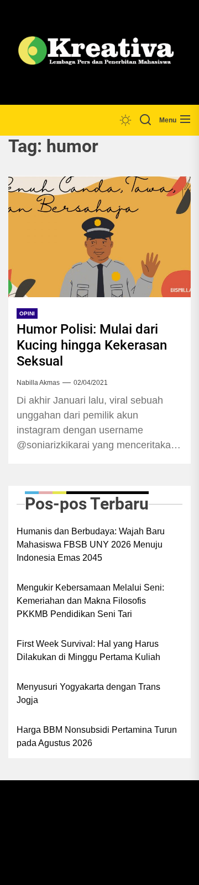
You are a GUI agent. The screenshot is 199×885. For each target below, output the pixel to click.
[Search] (145, 120)
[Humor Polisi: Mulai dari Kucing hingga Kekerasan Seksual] (99, 236)
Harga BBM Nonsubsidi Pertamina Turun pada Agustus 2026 (97, 736)
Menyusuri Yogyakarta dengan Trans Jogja (88, 693)
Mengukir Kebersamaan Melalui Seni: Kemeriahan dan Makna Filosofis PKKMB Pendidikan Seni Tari (90, 601)
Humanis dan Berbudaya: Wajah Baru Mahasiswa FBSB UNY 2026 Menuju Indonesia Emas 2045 (91, 544)
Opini (27, 313)
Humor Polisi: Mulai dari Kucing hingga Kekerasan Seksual (92, 345)
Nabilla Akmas (38, 383)
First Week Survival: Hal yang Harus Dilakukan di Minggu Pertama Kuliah (88, 650)
